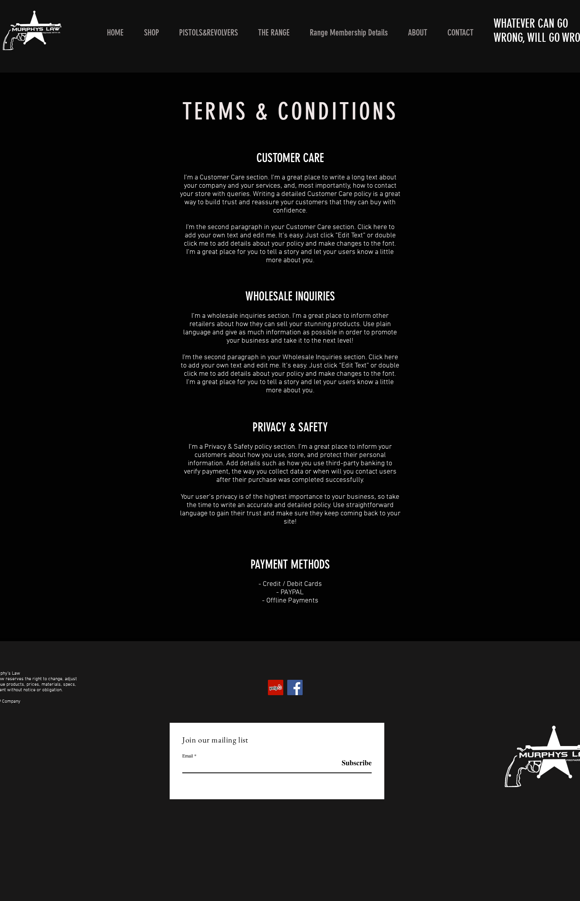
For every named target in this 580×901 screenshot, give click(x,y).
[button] (151, 33)
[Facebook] (295, 687)
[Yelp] (275, 687)
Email (187, 755)
